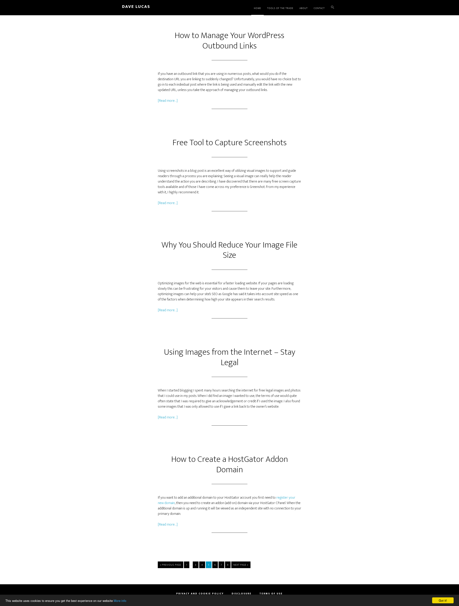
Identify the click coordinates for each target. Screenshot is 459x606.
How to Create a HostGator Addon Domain (229, 464)
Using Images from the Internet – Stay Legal (229, 357)
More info (120, 600)
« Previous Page (170, 565)
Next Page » (240, 565)
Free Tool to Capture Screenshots (229, 143)
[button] (332, 7)
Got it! (443, 600)
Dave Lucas (136, 6)
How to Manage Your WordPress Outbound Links (229, 40)
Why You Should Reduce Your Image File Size (229, 250)
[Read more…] (168, 101)
